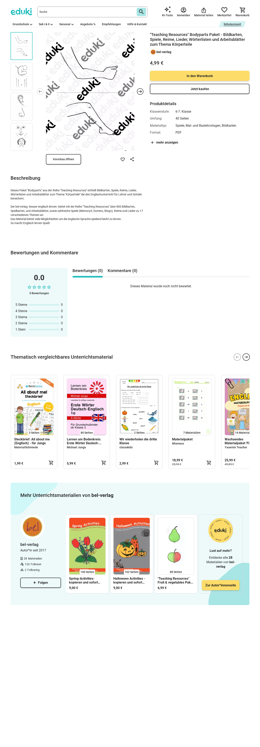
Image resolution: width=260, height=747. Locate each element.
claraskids (126, 447)
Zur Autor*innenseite (220, 585)
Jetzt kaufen (200, 89)
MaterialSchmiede (26, 447)
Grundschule (21, 24)
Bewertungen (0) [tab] (88, 270)
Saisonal (64, 24)
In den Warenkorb (200, 76)
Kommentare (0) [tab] (122, 270)
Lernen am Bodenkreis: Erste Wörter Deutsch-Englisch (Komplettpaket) (85, 441)
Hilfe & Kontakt (137, 24)
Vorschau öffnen (63, 159)
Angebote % (87, 24)
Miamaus (178, 443)
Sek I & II (44, 24)
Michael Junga (76, 447)
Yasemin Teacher (236, 447)
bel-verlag (163, 52)
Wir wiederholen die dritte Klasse (138, 441)
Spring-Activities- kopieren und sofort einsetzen (83, 580)
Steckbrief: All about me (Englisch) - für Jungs (32, 441)
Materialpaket (182, 439)
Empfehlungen (111, 24)
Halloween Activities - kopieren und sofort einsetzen (129, 580)
